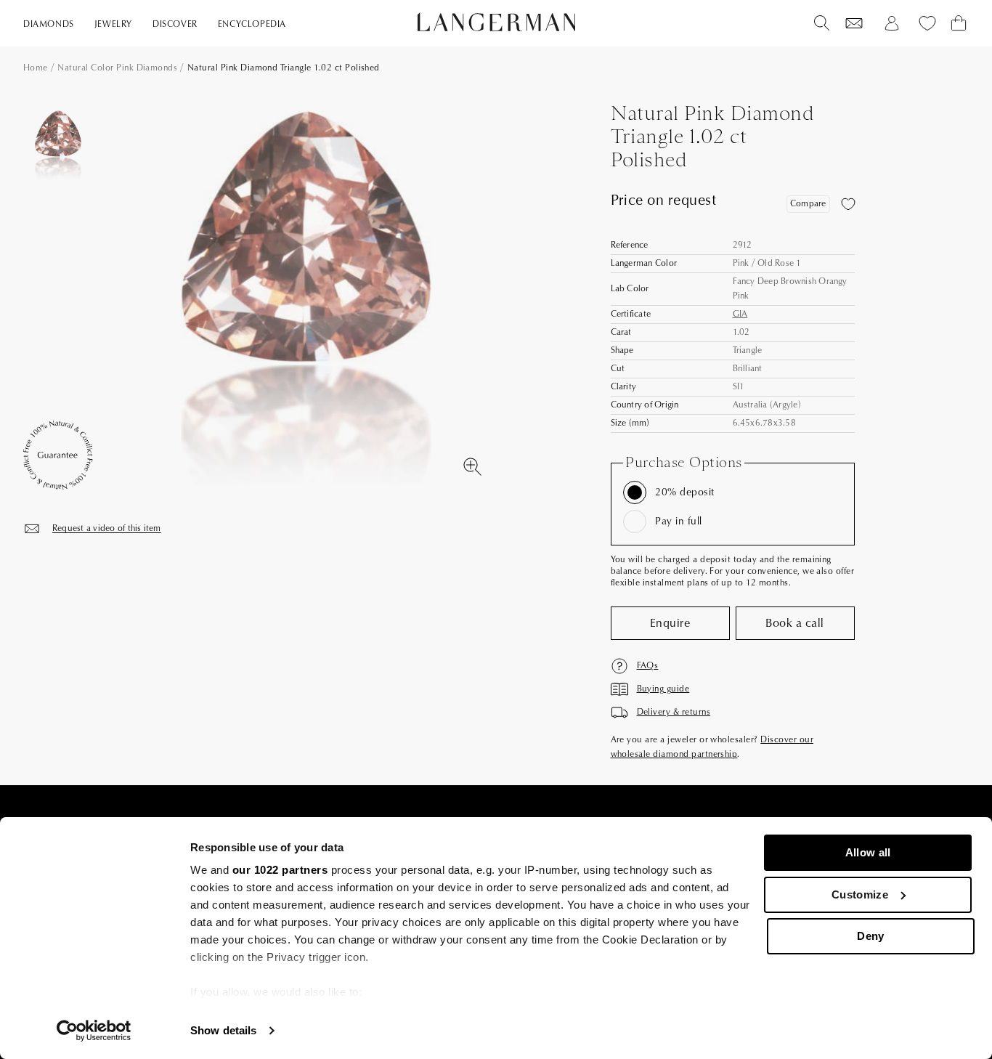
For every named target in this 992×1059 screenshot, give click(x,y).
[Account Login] (892, 23)
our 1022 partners (280, 870)
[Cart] (958, 23)
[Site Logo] (496, 21)
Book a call (794, 623)
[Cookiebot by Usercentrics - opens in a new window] (94, 1031)
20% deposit (684, 492)
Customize (860, 894)
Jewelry (113, 24)
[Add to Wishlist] (848, 204)
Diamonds (48, 24)
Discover (175, 24)
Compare (808, 203)
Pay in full (678, 521)
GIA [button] (740, 314)
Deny (870, 936)
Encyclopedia (252, 24)
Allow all (868, 852)
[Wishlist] (854, 23)
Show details (223, 1030)
